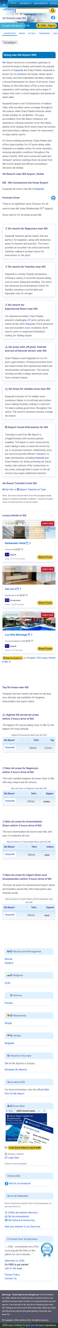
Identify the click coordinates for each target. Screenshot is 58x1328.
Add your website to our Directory (22, 1226)
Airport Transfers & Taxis (32, 489)
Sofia (7, 983)
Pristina (9, 1003)
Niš (4, 62)
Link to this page (13, 1268)
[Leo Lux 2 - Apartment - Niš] (29, 575)
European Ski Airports (13, 25)
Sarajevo (9, 962)
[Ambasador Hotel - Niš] (29, 529)
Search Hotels (12, 658)
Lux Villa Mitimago (16, 634)
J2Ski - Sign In (47, 25)
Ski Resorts (9, 33)
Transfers (44, 33)
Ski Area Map (10, 42)
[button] (23, 740)
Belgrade (9, 1043)
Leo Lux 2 (11, 588)
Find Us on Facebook (19, 1183)
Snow (21, 33)
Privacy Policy (12, 1274)
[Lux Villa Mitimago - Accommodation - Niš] (29, 620)
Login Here (13, 1157)
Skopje (8, 1023)
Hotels (32, 33)
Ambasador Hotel (15, 543)
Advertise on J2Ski (14, 1260)
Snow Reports (41, 3)
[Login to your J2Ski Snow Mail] (29, 1126)
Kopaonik (18, 70)
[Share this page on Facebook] (53, 19)
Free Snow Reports (24, 1147)
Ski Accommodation (18, 1216)
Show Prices (45, 556)
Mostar (8, 959)
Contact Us (11, 1278)
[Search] (53, 10)
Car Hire (9, 489)
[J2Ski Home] (8, 9)
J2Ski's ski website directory (22, 1212)
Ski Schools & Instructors (21, 1220)
